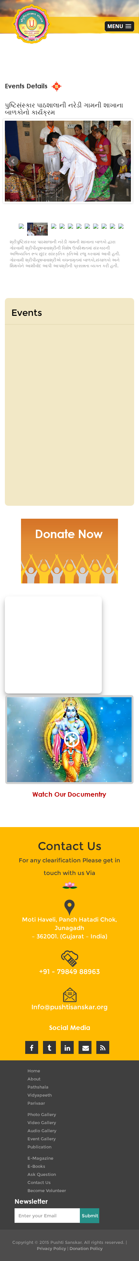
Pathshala (37, 1087)
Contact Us (39, 1182)
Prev (13, 161)
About (33, 1078)
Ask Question (41, 1174)
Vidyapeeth (39, 1095)
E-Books (36, 1166)
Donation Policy (86, 1248)
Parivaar (36, 1103)
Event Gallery (41, 1138)
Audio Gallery (41, 1130)
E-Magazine (40, 1158)
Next (122, 161)
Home (33, 1070)
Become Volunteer (46, 1190)
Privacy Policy (51, 1248)
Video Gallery (41, 1122)
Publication (39, 1146)
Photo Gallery (41, 1114)
